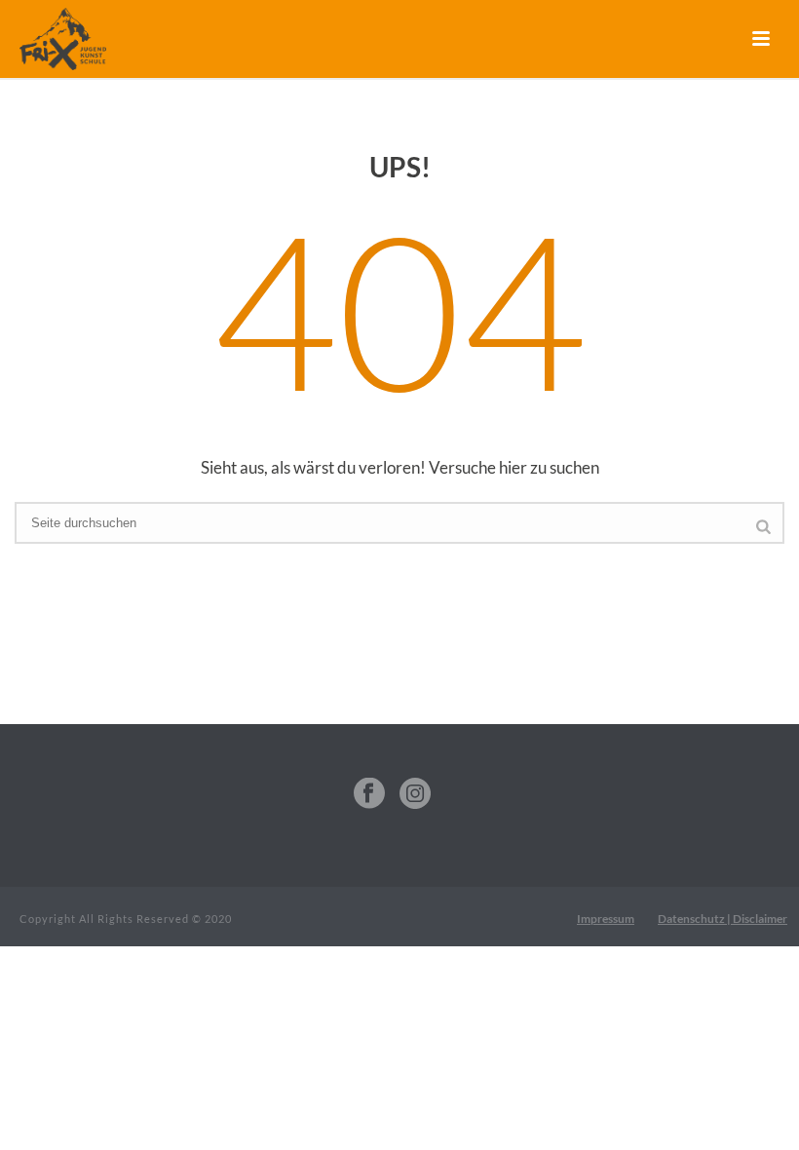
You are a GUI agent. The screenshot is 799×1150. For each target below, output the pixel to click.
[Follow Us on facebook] (369, 794)
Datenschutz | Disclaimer (722, 918)
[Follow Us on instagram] (415, 794)
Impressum (605, 918)
